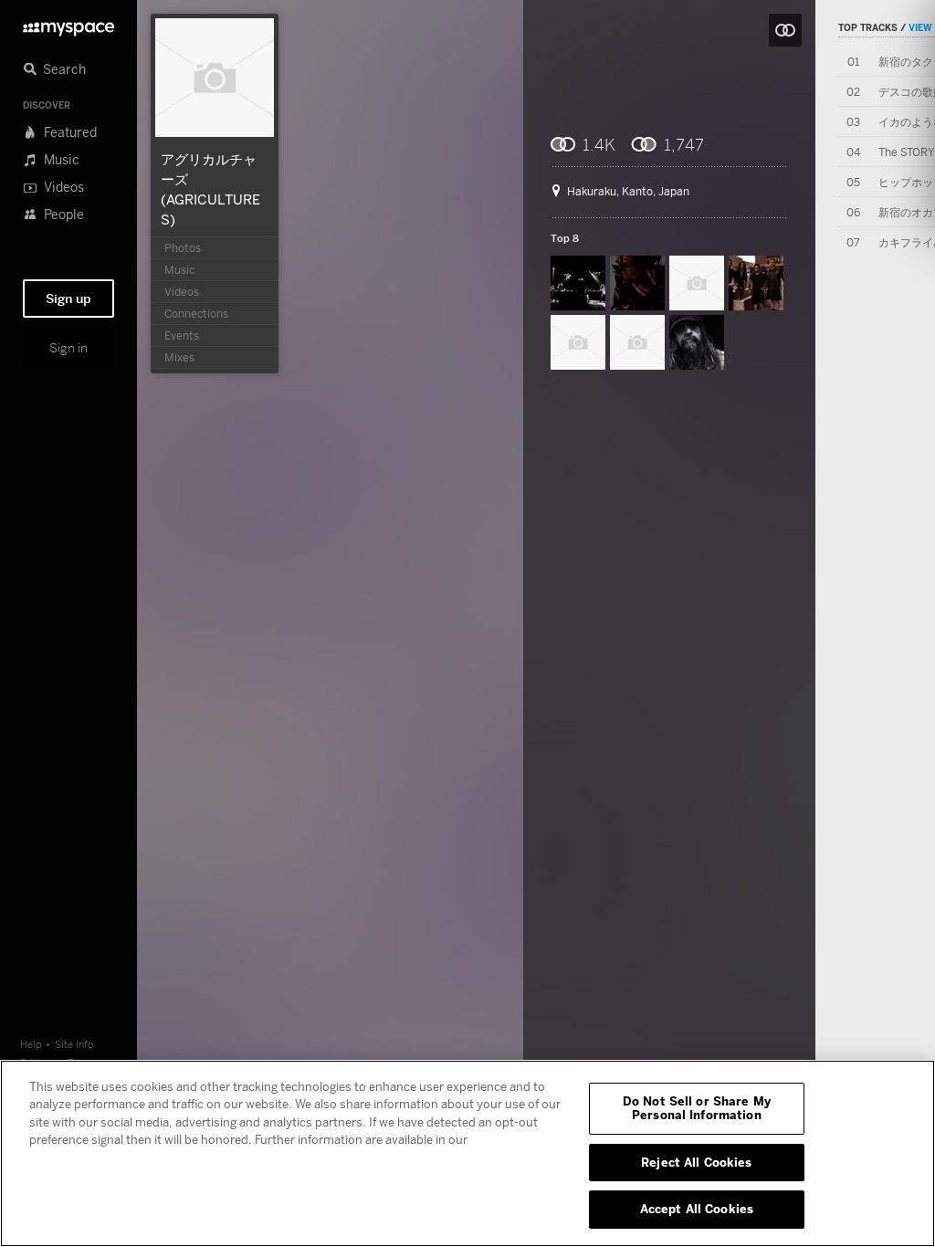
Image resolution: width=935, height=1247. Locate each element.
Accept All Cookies (696, 1208)
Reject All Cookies (696, 1162)
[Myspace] (68, 24)
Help (31, 1044)
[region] (467, 1153)
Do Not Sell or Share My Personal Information (697, 1108)
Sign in (68, 348)
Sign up (68, 298)
